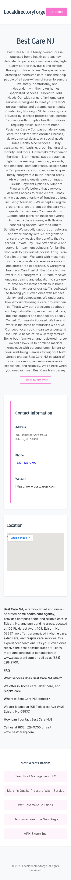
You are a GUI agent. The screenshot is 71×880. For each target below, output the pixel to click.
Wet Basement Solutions (35, 805)
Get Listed (56, 12)
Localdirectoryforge (24, 11)
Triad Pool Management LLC (35, 776)
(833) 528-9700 (26, 462)
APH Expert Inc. (35, 833)
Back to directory (35, 379)
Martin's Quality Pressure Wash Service (35, 790)
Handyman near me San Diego (35, 819)
